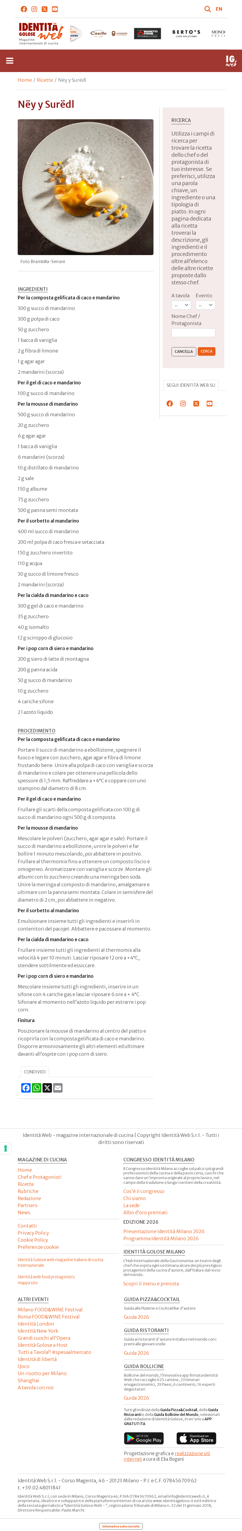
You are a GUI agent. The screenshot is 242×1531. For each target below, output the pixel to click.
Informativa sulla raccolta (121, 1526)
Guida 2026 (136, 1317)
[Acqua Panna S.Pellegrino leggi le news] (70, 34)
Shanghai (28, 1380)
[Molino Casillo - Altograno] (108, 34)
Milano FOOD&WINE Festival (50, 1310)
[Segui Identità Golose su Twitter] (45, 8)
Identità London (36, 1324)
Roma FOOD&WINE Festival (49, 1317)
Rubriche (28, 1191)
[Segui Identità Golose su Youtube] (55, 8)
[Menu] (9, 60)
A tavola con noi (36, 1387)
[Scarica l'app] (144, 1438)
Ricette (45, 80)
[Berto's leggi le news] (186, 34)
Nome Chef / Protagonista (186, 319)
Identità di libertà (37, 1359)
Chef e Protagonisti (40, 1177)
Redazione (29, 1198)
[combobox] (193, 332)
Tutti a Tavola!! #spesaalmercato (54, 1352)
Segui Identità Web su (191, 385)
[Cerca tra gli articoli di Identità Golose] (208, 8)
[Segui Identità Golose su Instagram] (34, 8)
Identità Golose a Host (43, 1345)
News (24, 1212)
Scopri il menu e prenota (151, 1284)
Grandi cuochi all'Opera (44, 1338)
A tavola (180, 295)
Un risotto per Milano (42, 1373)
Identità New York (38, 1331)
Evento (204, 295)
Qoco (24, 1366)
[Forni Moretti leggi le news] (147, 34)
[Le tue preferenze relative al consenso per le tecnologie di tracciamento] (5, 1148)
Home (25, 80)
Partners (27, 1205)
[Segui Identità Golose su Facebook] (24, 8)
